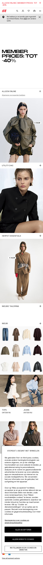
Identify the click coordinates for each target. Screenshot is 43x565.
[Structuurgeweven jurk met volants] (16, 350)
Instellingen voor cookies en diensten (23, 549)
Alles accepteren (23, 530)
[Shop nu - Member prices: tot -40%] (40, 91)
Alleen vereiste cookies (23, 539)
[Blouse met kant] (27, 367)
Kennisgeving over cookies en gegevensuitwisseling (17, 521)
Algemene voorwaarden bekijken (13, 95)
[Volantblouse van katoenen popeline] (27, 350)
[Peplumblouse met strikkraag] (5, 367)
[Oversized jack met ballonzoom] (37, 350)
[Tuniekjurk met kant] (37, 334)
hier (25, 19)
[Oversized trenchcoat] (16, 334)
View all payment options (11, 558)
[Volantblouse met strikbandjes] (27, 334)
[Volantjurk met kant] (16, 367)
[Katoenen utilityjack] (5, 350)
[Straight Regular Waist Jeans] (5, 334)
